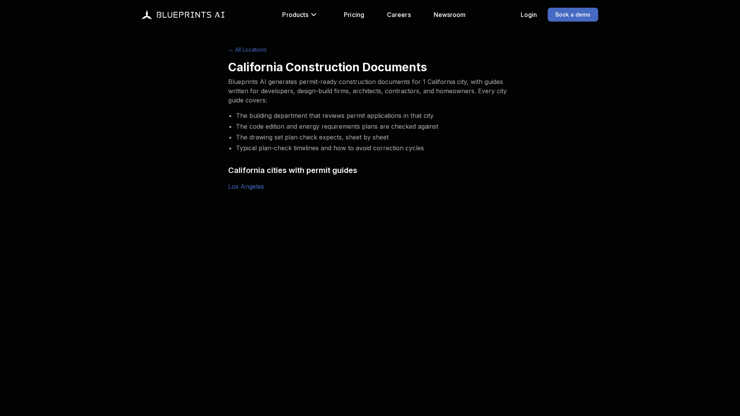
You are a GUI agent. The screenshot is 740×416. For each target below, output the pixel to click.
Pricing (354, 14)
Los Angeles (246, 186)
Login (529, 14)
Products (295, 14)
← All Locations (247, 49)
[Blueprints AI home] (183, 14)
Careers (399, 14)
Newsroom (450, 14)
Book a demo (572, 14)
